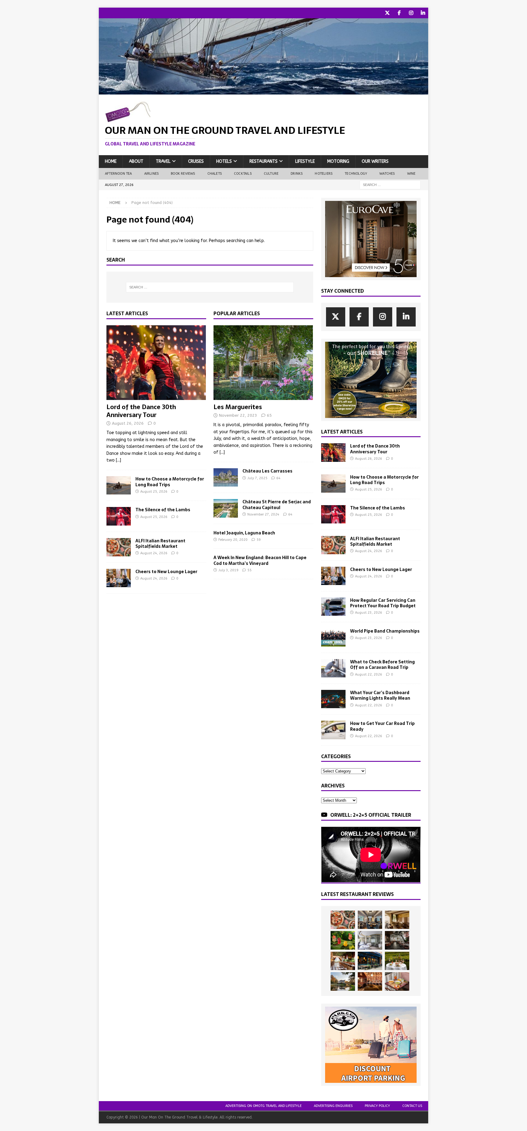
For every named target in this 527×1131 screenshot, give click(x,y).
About (136, 161)
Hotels (224, 161)
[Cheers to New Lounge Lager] (118, 578)
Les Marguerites (237, 407)
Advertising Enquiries (333, 1106)
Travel (163, 161)
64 (278, 478)
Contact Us (412, 1106)
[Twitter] (387, 13)
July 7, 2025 (257, 478)
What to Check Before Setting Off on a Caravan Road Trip (382, 664)
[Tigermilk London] (370, 981)
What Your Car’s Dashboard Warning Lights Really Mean (380, 695)
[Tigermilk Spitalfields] (343, 961)
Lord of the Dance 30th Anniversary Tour (141, 411)
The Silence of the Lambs (162, 509)
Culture (271, 174)
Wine (411, 174)
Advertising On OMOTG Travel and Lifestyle (263, 1106)
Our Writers (375, 161)
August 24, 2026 (153, 553)
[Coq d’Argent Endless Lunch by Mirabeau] (397, 961)
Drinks (297, 174)
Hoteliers (323, 174)
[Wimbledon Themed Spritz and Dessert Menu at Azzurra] (343, 940)
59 (258, 540)
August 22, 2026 (368, 674)
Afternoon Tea (118, 174)
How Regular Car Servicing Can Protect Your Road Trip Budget (383, 603)
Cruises (196, 161)
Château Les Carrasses (267, 471)
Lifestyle (305, 161)
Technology (356, 174)
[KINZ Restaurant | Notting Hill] (397, 920)
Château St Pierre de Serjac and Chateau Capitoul (276, 504)
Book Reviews (183, 174)
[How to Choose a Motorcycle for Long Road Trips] (118, 485)
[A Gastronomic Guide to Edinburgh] (343, 981)
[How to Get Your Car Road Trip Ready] (333, 730)
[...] (118, 460)
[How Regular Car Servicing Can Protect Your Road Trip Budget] (333, 607)
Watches (387, 174)
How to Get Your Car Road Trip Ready (382, 726)
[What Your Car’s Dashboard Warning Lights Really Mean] (333, 699)
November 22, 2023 (238, 415)
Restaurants (263, 161)
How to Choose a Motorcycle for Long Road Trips (169, 482)
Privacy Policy (377, 1106)
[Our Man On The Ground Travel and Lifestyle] (263, 90)
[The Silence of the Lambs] (118, 516)
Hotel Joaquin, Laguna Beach (244, 533)
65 (269, 415)
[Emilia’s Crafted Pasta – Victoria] (397, 981)
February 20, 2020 (233, 540)
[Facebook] (399, 13)
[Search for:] (390, 184)
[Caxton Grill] (370, 920)
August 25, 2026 (153, 492)
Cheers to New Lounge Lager (166, 571)
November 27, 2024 (263, 514)
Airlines (151, 174)
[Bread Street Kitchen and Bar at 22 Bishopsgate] (397, 940)
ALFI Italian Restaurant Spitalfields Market (160, 543)
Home (111, 161)
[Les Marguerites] (263, 362)
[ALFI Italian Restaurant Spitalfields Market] (118, 547)
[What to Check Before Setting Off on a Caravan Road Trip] (333, 668)
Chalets (214, 174)
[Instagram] (411, 13)
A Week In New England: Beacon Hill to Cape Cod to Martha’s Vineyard (260, 560)
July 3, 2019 (228, 570)
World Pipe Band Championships (385, 631)
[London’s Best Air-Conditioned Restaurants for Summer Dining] (370, 940)
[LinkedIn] (423, 13)
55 (249, 570)
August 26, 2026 (128, 423)
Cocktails (243, 174)
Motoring (338, 161)
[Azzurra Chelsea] (370, 961)
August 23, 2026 (368, 613)
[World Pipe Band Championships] (333, 637)
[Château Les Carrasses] (225, 477)
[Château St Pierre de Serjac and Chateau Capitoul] (225, 508)
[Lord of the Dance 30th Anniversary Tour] (156, 362)
